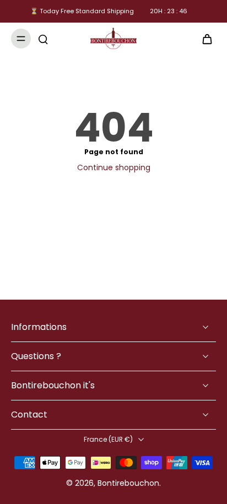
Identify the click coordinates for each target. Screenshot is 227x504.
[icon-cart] (204, 39)
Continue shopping (113, 167)
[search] (43, 39)
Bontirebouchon (128, 483)
